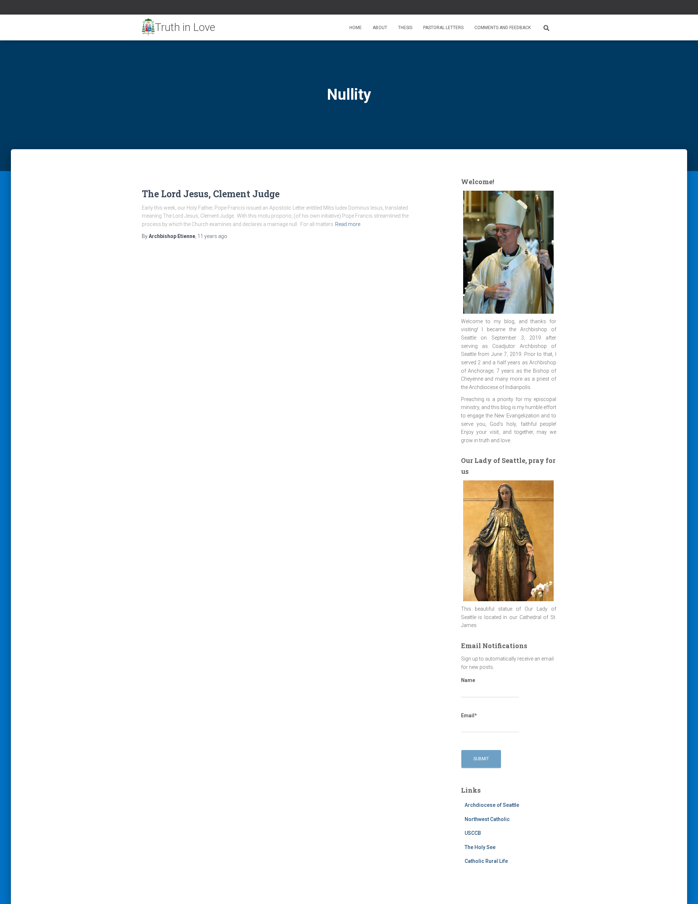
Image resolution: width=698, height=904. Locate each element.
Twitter (545, 8)
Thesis (405, 27)
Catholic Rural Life (486, 861)
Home (355, 27)
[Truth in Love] (178, 28)
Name (468, 680)
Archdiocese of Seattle (492, 805)
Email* (469, 715)
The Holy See (480, 847)
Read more (347, 224)
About (380, 27)
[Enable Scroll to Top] (683, 889)
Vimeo (554, 8)
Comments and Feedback (502, 27)
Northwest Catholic (487, 819)
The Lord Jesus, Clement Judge (211, 194)
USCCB (473, 833)
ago (212, 236)
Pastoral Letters (443, 27)
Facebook (536, 8)
